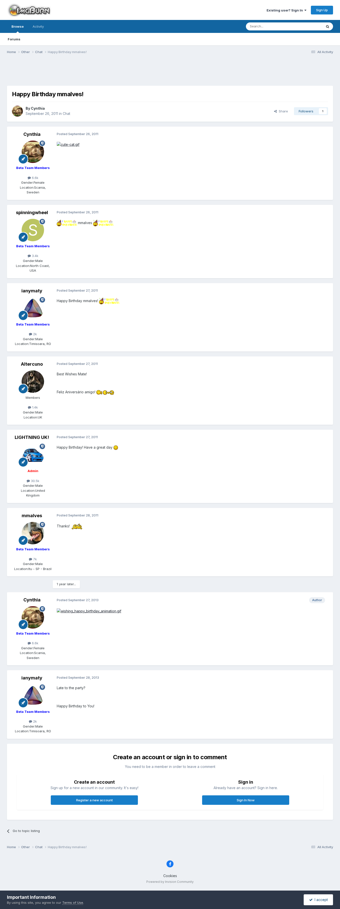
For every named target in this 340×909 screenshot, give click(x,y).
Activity (38, 26)
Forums (14, 39)
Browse (17, 26)
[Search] (327, 26)
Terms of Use (72, 903)
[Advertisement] (170, 73)
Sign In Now (246, 800)
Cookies (170, 876)
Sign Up (322, 10)
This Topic (307, 26)
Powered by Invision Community (170, 882)
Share (282, 111)
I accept (320, 900)
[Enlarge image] (68, 144)
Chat (66, 113)
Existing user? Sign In (285, 10)
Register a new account (94, 800)
